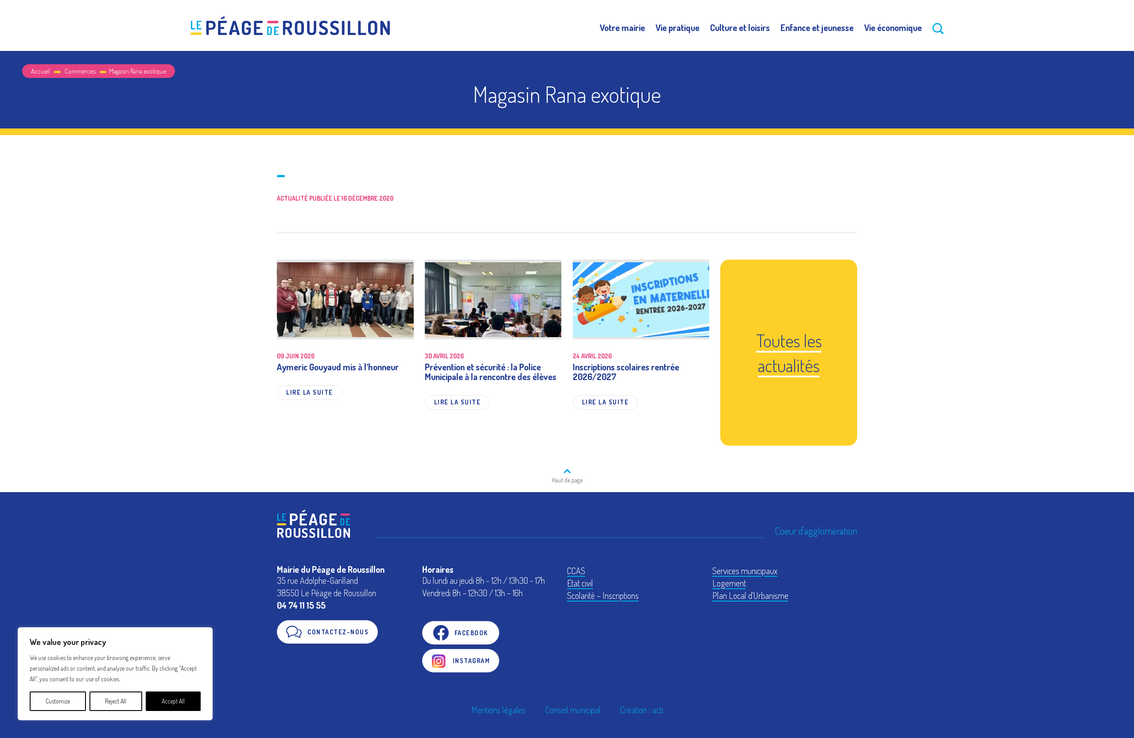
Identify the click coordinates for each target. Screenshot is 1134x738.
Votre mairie (622, 27)
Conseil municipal (573, 709)
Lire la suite (309, 392)
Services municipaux (744, 570)
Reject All (115, 701)
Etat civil (580, 583)
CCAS (576, 570)
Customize (58, 701)
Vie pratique (677, 27)
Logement (729, 583)
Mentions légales (498, 709)
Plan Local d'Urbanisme (750, 595)
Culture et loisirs (740, 27)
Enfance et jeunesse (817, 27)
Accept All (173, 701)
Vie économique (893, 27)
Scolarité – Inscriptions (603, 595)
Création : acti (641, 709)
